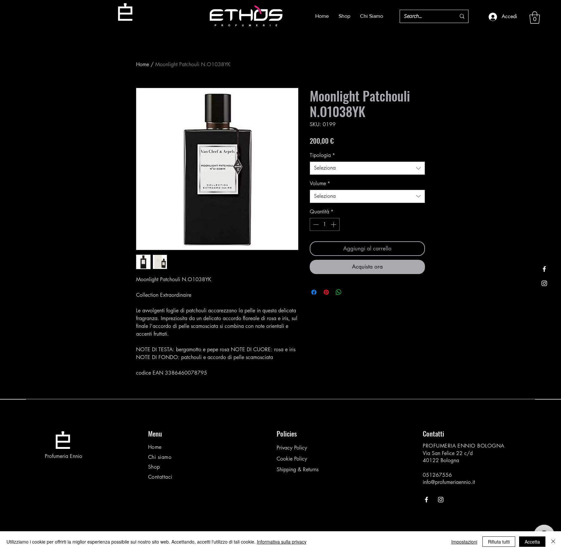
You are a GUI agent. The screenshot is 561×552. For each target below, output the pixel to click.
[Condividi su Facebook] (314, 292)
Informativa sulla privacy (281, 541)
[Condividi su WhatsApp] (339, 292)
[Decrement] (315, 224)
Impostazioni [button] (464, 541)
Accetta (532, 541)
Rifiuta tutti (499, 541)
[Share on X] (351, 292)
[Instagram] (544, 283)
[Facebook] (544, 269)
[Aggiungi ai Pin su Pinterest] (326, 292)
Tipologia (322, 155)
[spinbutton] (325, 224)
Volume (320, 183)
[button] (535, 17)
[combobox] (367, 168)
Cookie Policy (292, 458)
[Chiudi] (553, 541)
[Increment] (334, 224)
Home (142, 64)
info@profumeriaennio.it (449, 482)
